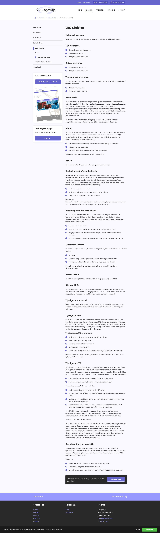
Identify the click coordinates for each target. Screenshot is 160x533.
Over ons (111, 10)
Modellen (38, 53)
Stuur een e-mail (101, 2)
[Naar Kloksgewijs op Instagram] (125, 496)
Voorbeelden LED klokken (43, 62)
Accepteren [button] (149, 530)
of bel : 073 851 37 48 (118, 2)
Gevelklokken (37, 27)
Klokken (89, 10)
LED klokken (52, 18)
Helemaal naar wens (43, 57)
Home (80, 10)
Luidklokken (37, 37)
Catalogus (116, 479)
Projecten (100, 10)
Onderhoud (37, 67)
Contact (122, 10)
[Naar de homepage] (34, 18)
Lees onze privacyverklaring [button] (53, 529)
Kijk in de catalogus (48, 81)
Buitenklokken (37, 43)
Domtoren (86, 2)
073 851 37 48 (103, 521)
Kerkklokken (37, 32)
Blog (79, 2)
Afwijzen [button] (137, 530)
